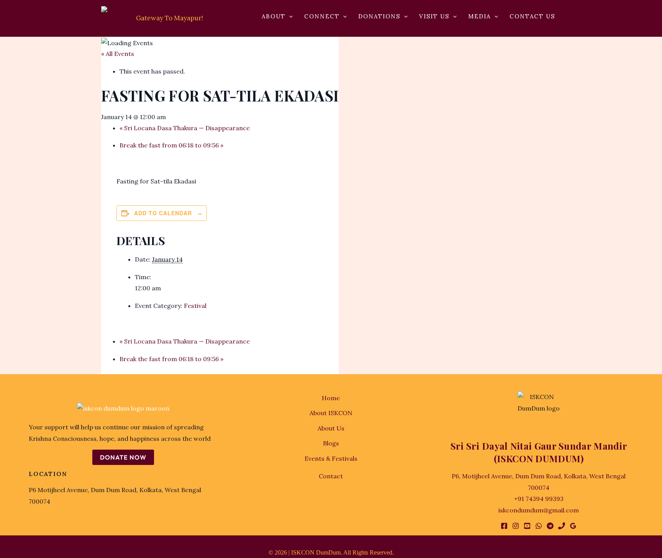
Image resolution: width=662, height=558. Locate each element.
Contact (331, 476)
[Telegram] (550, 525)
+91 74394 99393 (539, 498)
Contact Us (532, 16)
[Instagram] (515, 525)
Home (331, 398)
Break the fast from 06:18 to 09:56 (171, 145)
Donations (379, 16)
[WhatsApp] (538, 525)
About (273, 16)
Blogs (331, 443)
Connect (321, 16)
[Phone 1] (561, 525)
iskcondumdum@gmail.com (538, 510)
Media (479, 16)
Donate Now (123, 457)
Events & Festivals (331, 458)
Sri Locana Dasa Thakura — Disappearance (185, 128)
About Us (331, 428)
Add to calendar (163, 213)
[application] (289, 16)
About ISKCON (331, 413)
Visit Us (434, 16)
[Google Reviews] (573, 525)
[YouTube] (527, 525)
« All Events (117, 53)
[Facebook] (504, 525)
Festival (195, 305)
